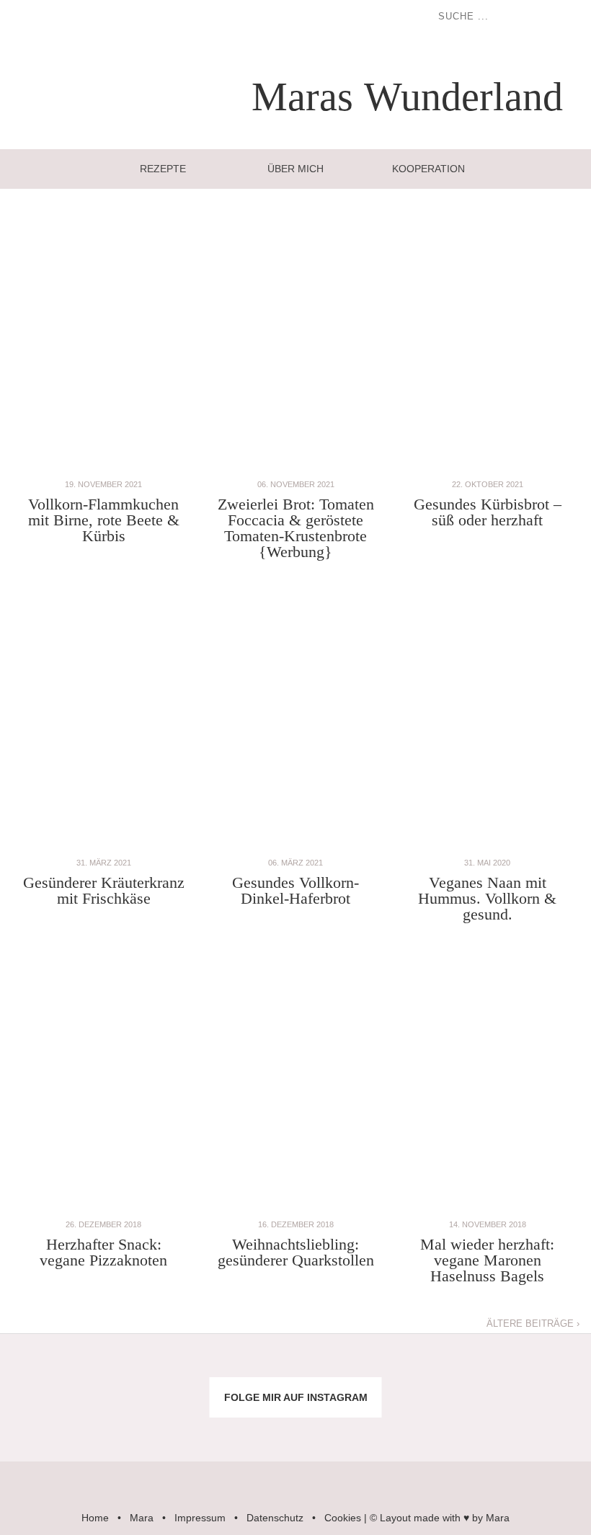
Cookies (342, 1517)
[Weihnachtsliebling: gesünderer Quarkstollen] (295, 1209)
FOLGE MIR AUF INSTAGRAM (296, 1397)
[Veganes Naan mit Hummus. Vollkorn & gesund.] (487, 847)
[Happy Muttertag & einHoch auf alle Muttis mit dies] (541, 1425)
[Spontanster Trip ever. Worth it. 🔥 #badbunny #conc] (49, 1370)
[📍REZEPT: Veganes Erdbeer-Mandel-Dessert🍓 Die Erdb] (443, 1425)
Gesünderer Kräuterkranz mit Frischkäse (104, 890)
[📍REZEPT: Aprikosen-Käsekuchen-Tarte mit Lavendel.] (148, 1370)
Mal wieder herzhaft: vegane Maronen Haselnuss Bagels (487, 1260)
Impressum (200, 1517)
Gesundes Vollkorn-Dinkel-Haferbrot (295, 890)
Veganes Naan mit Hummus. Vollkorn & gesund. (487, 898)
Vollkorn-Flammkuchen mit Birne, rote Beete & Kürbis (103, 520)
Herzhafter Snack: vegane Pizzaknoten (103, 1252)
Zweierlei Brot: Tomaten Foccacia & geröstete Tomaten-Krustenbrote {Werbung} (296, 528)
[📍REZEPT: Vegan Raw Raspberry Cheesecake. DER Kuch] (246, 1425)
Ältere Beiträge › (532, 1323)
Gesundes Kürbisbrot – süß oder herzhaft (487, 512)
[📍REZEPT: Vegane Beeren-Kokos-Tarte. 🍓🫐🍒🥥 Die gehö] (345, 1370)
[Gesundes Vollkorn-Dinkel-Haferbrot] (295, 847)
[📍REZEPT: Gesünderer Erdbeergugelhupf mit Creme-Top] (148, 1425)
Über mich (295, 168)
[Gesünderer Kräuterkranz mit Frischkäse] (103, 847)
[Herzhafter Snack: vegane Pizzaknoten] (103, 1209)
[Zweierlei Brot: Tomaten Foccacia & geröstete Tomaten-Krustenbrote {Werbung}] (295, 469)
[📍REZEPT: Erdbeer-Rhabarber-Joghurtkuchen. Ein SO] (345, 1425)
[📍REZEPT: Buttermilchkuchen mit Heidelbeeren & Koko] (443, 1370)
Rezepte (163, 168)
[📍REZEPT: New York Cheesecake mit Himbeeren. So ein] (246, 1370)
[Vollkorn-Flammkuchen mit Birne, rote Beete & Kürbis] (103, 469)
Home (95, 1517)
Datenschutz (274, 1517)
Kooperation (428, 168)
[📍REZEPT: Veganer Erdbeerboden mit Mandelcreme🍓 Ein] (49, 1425)
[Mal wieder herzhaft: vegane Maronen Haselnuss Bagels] (487, 1209)
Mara (142, 1517)
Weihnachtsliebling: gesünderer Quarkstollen (296, 1252)
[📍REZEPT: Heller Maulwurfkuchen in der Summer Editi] (541, 1370)
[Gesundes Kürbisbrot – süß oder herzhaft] (487, 469)
